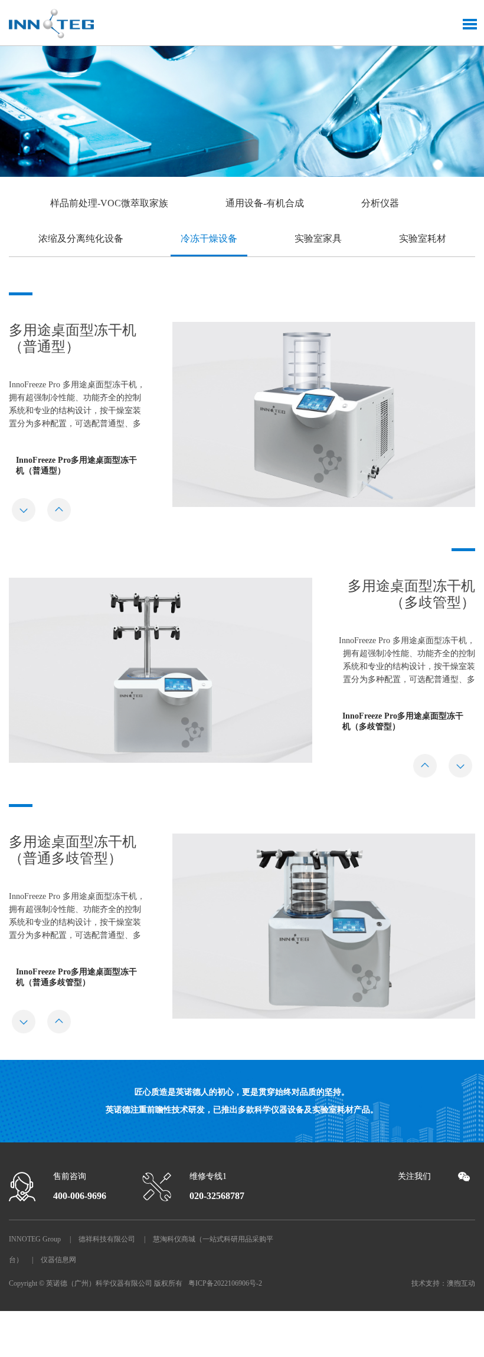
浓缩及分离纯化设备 (80, 238)
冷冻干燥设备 (209, 238)
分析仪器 (380, 203)
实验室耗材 (422, 238)
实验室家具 (318, 238)
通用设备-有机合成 (264, 203)
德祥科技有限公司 (107, 1239)
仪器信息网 (58, 1260)
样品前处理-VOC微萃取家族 (109, 203)
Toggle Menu (470, 24)
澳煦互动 (461, 1283)
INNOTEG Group (35, 1239)
